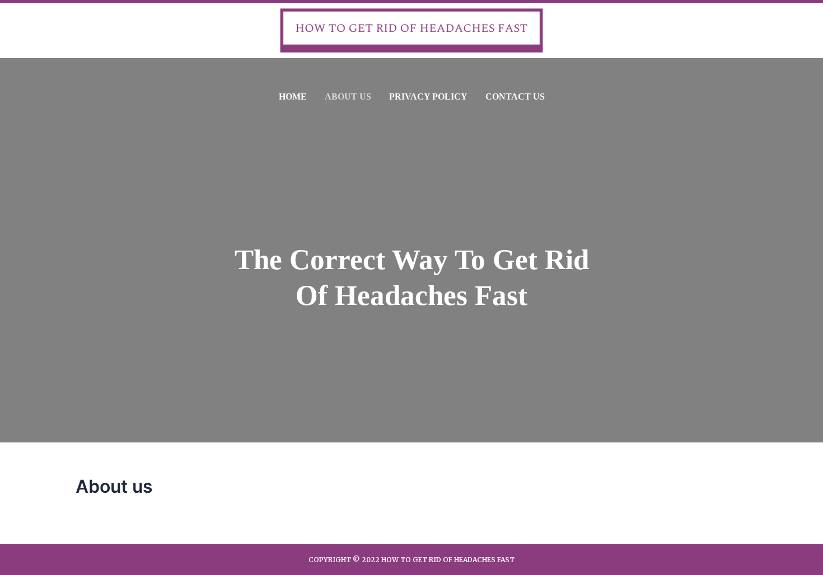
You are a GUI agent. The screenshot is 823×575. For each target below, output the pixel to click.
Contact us (515, 96)
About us (348, 96)
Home (293, 96)
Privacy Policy (428, 96)
